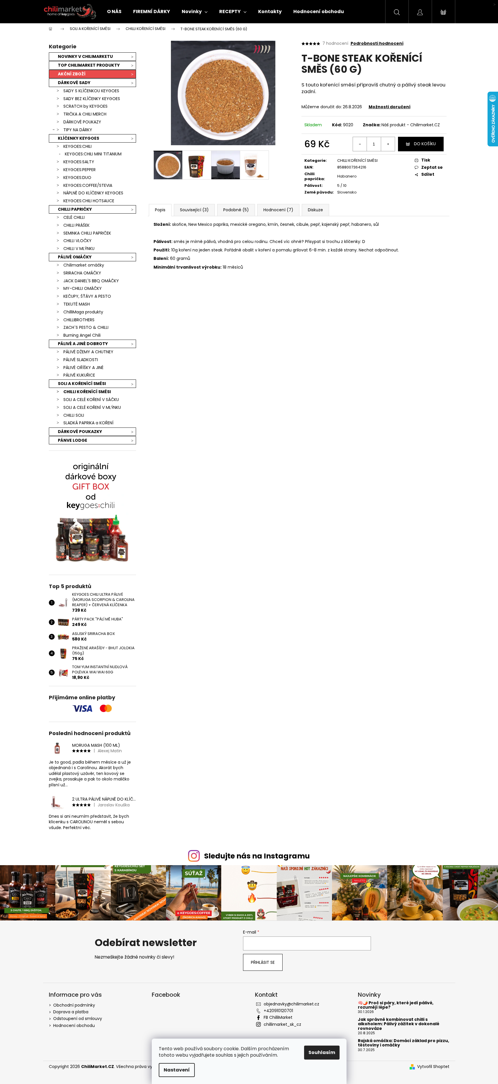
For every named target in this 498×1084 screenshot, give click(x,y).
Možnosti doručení (389, 107)
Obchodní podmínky (74, 1005)
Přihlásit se (263, 962)
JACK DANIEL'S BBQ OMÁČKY (91, 281)
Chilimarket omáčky (83, 265)
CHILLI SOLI (73, 415)
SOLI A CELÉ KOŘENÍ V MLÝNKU (92, 407)
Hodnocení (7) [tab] (278, 210)
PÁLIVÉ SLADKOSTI (80, 360)
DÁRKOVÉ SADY (74, 83)
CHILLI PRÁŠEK (76, 225)
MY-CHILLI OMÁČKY (82, 288)
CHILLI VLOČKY (77, 241)
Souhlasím (321, 1052)
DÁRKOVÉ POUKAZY (82, 122)
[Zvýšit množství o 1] (388, 144)
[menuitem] (114, 11)
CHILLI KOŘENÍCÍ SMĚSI (87, 392)
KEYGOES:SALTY (78, 162)
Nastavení (177, 1070)
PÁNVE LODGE (72, 440)
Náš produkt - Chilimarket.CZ (410, 125)
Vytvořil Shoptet (433, 1066)
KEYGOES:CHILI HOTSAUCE (88, 201)
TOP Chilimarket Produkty (89, 65)
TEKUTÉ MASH (76, 304)
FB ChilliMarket (278, 1017)
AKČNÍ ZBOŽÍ (71, 74)
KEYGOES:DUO (77, 177)
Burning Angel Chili (82, 335)
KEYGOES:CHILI (77, 146)
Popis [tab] (160, 210)
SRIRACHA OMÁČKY (82, 273)
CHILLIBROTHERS (78, 320)
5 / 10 (342, 185)
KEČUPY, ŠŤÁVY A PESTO (87, 296)
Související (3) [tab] (194, 210)
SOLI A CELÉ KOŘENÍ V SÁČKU (91, 399)
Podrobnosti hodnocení (377, 43)
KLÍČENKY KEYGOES (78, 138)
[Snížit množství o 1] (360, 144)
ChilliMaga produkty (83, 312)
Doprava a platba (70, 1012)
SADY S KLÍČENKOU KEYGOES (91, 91)
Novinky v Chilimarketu (85, 56)
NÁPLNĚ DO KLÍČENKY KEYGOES (93, 193)
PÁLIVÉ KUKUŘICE (79, 375)
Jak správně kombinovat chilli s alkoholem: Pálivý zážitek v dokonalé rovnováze (398, 1024)
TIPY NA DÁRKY (77, 130)
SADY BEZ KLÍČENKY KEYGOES (91, 99)
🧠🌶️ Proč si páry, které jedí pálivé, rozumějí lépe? (395, 1005)
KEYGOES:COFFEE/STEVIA (87, 185)
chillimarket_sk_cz (282, 1024)
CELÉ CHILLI (74, 217)
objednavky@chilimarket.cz (291, 1004)
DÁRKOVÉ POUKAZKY (80, 431)
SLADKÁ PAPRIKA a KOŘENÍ (88, 423)
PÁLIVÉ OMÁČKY (75, 257)
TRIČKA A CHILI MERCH (84, 114)
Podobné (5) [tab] (236, 210)
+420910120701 (278, 1011)
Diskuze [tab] (315, 210)
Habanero (347, 176)
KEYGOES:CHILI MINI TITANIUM (93, 154)
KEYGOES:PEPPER (79, 170)
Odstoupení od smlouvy (77, 1018)
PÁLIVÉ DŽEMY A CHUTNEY (88, 352)
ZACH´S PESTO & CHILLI (85, 327)
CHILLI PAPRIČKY (75, 209)
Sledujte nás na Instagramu (257, 856)
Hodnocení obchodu (74, 1025)
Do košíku (425, 144)
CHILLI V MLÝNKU (78, 248)
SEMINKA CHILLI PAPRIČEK (87, 233)
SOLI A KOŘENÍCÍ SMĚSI (82, 383)
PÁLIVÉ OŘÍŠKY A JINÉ (83, 367)
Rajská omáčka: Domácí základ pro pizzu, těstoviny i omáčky (403, 1043)
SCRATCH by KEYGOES (85, 106)
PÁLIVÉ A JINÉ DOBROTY (83, 344)
